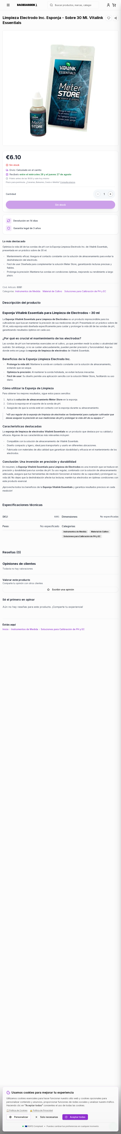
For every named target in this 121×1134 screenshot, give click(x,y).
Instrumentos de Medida (27, 291)
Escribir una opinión (63, 589)
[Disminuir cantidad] (97, 194)
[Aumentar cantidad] (110, 194)
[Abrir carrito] (114, 5)
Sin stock (60, 204)
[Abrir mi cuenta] (108, 5)
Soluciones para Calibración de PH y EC (85, 291)
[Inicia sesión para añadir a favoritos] (109, 18)
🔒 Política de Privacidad (41, 1110)
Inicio (6, 629)
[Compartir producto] (115, 18)
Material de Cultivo (52, 291)
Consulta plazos (67, 182)
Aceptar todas (77, 1117)
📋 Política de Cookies (16, 1110)
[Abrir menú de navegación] (8, 5)
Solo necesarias (49, 1117)
